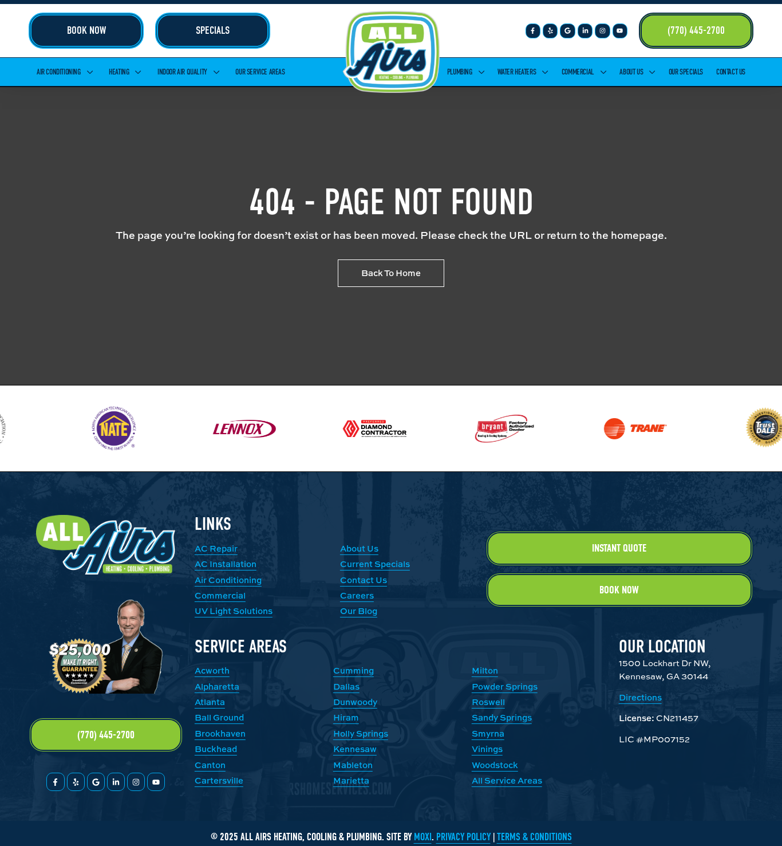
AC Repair (216, 548)
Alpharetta (217, 686)
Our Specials (686, 72)
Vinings (487, 749)
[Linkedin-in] (585, 30)
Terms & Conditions (534, 837)
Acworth (212, 670)
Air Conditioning (59, 72)
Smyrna (488, 733)
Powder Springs (505, 686)
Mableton (353, 765)
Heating (119, 72)
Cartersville (219, 780)
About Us (631, 72)
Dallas (346, 686)
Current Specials (375, 564)
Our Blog (358, 611)
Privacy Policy (463, 837)
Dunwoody (355, 702)
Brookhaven (220, 733)
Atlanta (210, 702)
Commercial (578, 72)
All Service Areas (507, 780)
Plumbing (459, 72)
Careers (357, 595)
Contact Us (730, 72)
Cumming (353, 670)
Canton (210, 765)
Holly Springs (360, 733)
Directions (640, 697)
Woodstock (495, 765)
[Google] (567, 30)
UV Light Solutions (233, 611)
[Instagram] (602, 30)
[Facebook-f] (533, 30)
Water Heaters (516, 72)
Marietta (351, 780)
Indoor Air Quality (182, 72)
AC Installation (225, 564)
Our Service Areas (260, 72)
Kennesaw (355, 749)
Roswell (488, 702)
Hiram (346, 717)
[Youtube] (620, 30)
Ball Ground (219, 717)
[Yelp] (550, 30)
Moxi (423, 837)
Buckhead (216, 749)
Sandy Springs (502, 717)
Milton (485, 670)
